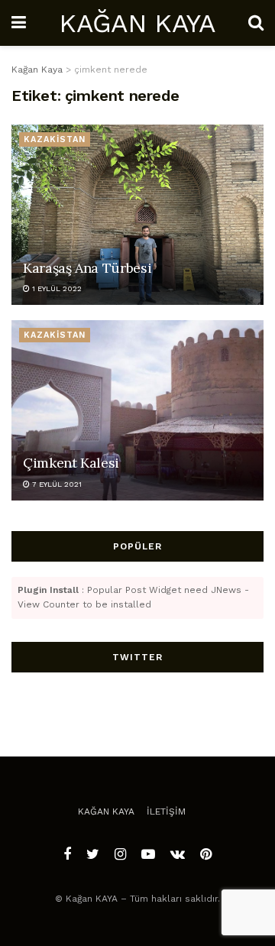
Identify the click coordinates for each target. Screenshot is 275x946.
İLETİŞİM (166, 811)
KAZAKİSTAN (55, 139)
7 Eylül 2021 (56, 484)
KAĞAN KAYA (137, 23)
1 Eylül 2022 (56, 288)
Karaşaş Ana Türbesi (87, 268)
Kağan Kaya (106, 811)
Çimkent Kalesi (71, 462)
